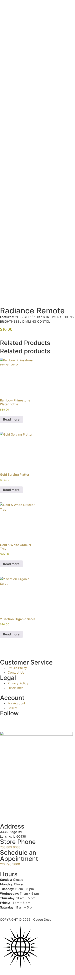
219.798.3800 (10, 864)
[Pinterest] (36, 721)
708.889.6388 (10, 847)
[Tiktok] (15, 721)
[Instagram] (5, 721)
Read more (11, 419)
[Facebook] (26, 721)
